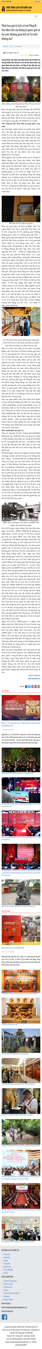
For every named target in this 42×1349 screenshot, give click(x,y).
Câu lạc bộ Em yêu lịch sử (11, 1293)
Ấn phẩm (7, 1297)
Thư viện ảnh (8, 1287)
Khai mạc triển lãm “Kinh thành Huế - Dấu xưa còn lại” (15, 1054)
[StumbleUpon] (38, 686)
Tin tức (11, 46)
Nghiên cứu (7, 1267)
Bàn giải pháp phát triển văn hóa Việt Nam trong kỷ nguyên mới (17, 773)
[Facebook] (26, 686)
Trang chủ (5, 46)
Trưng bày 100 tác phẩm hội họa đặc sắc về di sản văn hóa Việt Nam (18, 1084)
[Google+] (32, 686)
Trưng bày (7, 1264)
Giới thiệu (7, 1258)
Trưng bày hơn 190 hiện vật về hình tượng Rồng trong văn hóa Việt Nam (20, 994)
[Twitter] (29, 686)
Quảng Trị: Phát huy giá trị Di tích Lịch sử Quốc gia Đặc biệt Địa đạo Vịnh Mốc (21, 1146)
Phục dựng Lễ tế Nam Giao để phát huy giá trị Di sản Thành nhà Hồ (18, 1242)
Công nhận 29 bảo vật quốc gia (9, 1024)
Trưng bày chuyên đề (10, 1281)
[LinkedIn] (35, 686)
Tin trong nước (18, 46)
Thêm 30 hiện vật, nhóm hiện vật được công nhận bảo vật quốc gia (18, 906)
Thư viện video (8, 1284)
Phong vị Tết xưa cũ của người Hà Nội (13, 948)
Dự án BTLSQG (8, 1270)
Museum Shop (8, 1300)
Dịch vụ (6, 1290)
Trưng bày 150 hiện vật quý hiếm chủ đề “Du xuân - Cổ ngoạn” (17, 1115)
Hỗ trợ (6, 1273)
